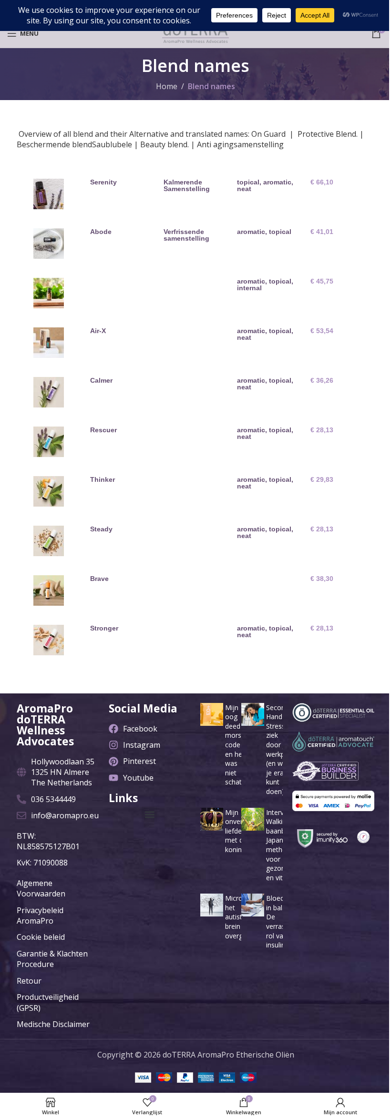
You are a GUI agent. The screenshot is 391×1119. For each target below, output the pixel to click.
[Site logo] (195, 32)
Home (166, 86)
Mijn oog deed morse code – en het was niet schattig (237, 745)
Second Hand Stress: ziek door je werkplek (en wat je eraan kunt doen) (279, 749)
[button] (149, 814)
